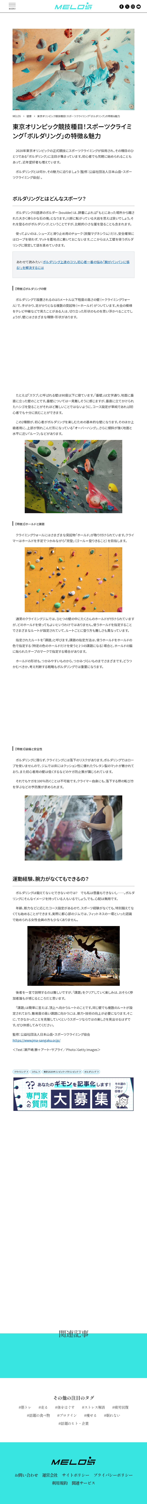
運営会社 (50, 1475)
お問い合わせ (26, 1475)
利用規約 (59, 1483)
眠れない (113, 1415)
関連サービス (83, 1483)
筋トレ (26, 1407)
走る (44, 1407)
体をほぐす (66, 1407)
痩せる (91, 1415)
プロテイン (68, 1415)
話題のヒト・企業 (74, 1423)
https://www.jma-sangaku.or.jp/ (36, 1040)
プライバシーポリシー (113, 1475)
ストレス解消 (94, 1407)
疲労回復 (121, 1407)
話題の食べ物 (39, 1415)
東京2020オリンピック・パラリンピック (61, 1071)
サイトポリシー (75, 1475)
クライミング (20, 1071)
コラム (34, 1071)
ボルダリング (90, 1071)
